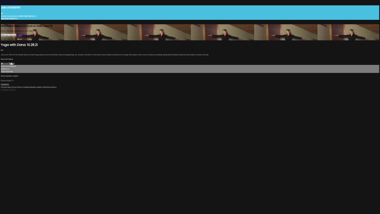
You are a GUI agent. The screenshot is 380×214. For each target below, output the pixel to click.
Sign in (33, 16)
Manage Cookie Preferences (40, 87)
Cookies (26, 87)
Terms (13, 87)
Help (9, 87)
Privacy (19, 87)
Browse (4, 16)
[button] (1, 13)
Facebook (5, 64)
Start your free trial (8, 35)
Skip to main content (9, 2)
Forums (10, 16)
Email (12, 64)
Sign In (15, 18)
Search (16, 16)
